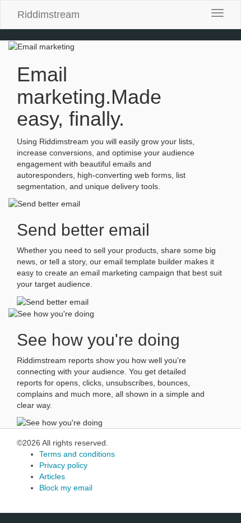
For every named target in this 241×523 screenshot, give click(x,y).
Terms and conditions (77, 453)
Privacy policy (63, 465)
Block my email (65, 487)
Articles (52, 476)
